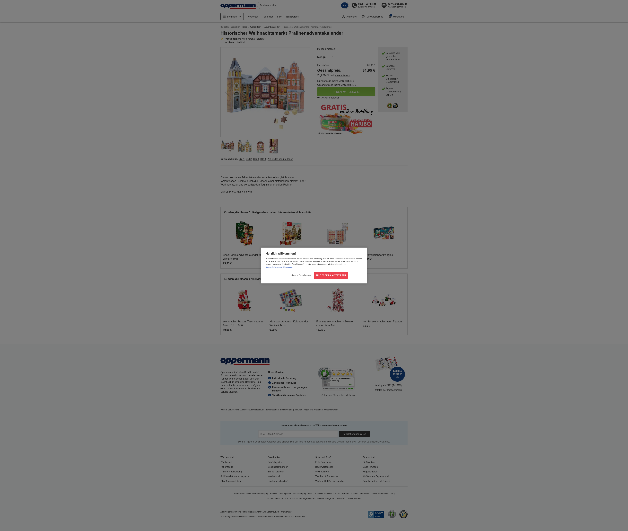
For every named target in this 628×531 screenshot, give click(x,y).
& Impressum (287, 267)
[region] (314, 265)
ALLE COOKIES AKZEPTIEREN (331, 275)
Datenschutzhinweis (274, 267)
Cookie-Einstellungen (301, 275)
